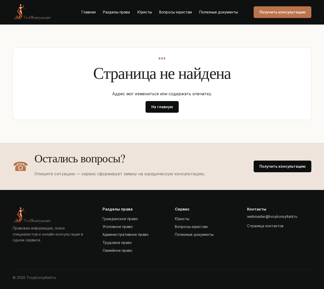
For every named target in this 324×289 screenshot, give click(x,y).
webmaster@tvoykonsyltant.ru (272, 216)
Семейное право (117, 250)
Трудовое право (117, 242)
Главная (89, 12)
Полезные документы (218, 12)
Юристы (144, 12)
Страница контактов (265, 226)
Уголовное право (118, 226)
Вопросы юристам (175, 12)
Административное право (126, 234)
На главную (162, 107)
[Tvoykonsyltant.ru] (39, 12)
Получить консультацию (282, 12)
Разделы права (116, 12)
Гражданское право (120, 219)
